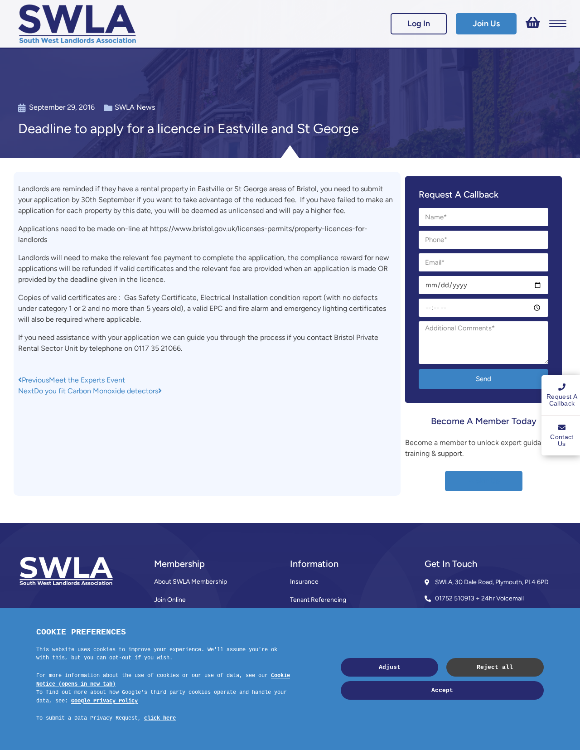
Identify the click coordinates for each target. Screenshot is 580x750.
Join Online (170, 600)
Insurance (304, 581)
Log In (418, 24)
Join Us (486, 24)
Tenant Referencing (318, 600)
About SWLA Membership (190, 581)
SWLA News (135, 107)
